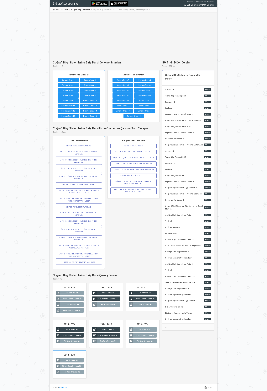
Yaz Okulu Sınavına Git (71, 310)
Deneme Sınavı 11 (68, 106)
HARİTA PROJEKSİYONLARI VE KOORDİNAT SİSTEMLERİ (133, 152)
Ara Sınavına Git (72, 293)
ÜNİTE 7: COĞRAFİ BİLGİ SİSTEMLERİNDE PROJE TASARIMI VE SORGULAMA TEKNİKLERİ (79, 192)
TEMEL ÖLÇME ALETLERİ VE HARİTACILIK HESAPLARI (133, 164)
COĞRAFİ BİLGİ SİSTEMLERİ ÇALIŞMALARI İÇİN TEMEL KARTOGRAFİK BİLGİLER (133, 191)
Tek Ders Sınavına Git (72, 341)
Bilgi (210, 387)
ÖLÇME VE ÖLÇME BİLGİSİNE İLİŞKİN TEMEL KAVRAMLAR (133, 158)
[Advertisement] (133, 34)
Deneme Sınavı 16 (90, 116)
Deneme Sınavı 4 (90, 85)
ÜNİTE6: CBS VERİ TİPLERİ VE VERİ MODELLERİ (78, 262)
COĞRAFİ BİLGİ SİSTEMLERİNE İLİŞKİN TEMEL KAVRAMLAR (133, 170)
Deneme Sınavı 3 (68, 85)
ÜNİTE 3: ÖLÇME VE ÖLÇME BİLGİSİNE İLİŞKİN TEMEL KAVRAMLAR (79, 161)
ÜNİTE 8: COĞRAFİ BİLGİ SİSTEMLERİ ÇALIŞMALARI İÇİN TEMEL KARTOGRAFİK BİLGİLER (79, 200)
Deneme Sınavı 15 (68, 116)
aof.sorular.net (62, 10)
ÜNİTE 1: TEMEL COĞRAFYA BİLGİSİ (78, 146)
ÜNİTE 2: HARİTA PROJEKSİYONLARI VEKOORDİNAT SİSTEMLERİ (78, 214)
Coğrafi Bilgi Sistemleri (80, 10)
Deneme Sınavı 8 (90, 95)
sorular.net (63, 387)
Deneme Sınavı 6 (90, 90)
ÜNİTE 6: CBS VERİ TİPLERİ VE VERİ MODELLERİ (78, 185)
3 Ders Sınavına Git (72, 305)
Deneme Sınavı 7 (68, 95)
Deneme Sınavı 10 (90, 101)
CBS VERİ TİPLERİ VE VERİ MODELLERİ (133, 175)
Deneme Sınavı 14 (90, 111)
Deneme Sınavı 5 (68, 90)
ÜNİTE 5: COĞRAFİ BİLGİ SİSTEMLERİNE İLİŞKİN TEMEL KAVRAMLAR (78, 178)
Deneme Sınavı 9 (68, 101)
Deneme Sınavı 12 (90, 106)
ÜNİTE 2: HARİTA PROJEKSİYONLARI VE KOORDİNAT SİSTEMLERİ (78, 153)
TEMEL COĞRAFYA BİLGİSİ (133, 146)
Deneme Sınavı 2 (90, 80)
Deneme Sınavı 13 (68, 111)
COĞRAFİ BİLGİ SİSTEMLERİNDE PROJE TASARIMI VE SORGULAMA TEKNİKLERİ (133, 183)
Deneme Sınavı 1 (68, 80)
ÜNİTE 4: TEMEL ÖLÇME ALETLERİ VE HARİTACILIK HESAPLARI (79, 169)
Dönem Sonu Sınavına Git (71, 299)
